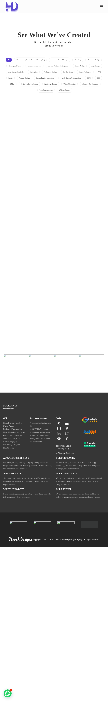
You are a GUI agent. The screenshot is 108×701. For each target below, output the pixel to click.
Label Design (24, 173)
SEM (60, 275)
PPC (81, 269)
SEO (64, 275)
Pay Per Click (73, 269)
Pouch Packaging (20, 176)
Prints (81, 127)
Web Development (77, 222)
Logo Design (26, 124)
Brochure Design (68, 124)
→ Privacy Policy (62, 449)
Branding (16, 124)
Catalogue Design (85, 124)
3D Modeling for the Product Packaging (27, 220)
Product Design (36, 176)
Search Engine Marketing (35, 317)
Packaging (77, 176)
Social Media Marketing (35, 270)
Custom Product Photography (81, 173)
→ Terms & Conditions (64, 453)
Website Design (35, 330)
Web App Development (29, 327)
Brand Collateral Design (72, 121)
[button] (8, 693)
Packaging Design (39, 173)
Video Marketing (28, 273)
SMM (21, 270)
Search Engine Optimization (82, 272)
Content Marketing (68, 127)
